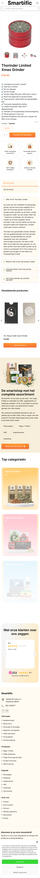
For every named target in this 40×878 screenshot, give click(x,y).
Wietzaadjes (7, 775)
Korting (5, 818)
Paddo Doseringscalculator (12, 757)
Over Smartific (8, 805)
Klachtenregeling (9, 740)
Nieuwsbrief (7, 815)
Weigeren (20, 867)
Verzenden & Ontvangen (11, 727)
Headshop (6, 778)
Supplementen (8, 781)
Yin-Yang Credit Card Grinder (15, 336)
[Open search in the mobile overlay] (20, 8)
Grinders (4, 123)
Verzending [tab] (8, 189)
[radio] (7, 128)
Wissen (36, 122)
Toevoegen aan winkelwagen (22, 135)
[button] (37, 842)
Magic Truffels (8, 751)
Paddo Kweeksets (9, 754)
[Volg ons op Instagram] (7, 711)
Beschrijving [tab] (8, 183)
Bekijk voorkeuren (20, 872)
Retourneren (7, 724)
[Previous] (6, 34)
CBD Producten (8, 764)
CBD (4, 784)
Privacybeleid (8, 737)
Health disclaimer (9, 733)
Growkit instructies (9, 761)
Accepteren (20, 862)
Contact (6, 802)
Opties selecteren (20, 345)
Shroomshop (7, 791)
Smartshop (7, 788)
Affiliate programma (10, 811)
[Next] (33, 34)
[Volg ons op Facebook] (3, 711)
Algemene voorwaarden (11, 730)
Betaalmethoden (8, 720)
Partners (6, 808)
